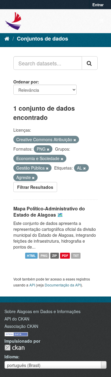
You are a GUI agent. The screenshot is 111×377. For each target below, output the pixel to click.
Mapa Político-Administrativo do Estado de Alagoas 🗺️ (49, 211)
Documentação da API (63, 284)
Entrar (98, 4)
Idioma (11, 357)
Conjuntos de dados (42, 38)
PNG (44, 255)
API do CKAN (16, 319)
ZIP (54, 255)
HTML (31, 255)
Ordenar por (25, 82)
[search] (90, 63)
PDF (65, 255)
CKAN (14, 347)
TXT (76, 255)
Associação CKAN (21, 326)
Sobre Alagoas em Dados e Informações (42, 311)
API (32, 284)
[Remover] (74, 139)
